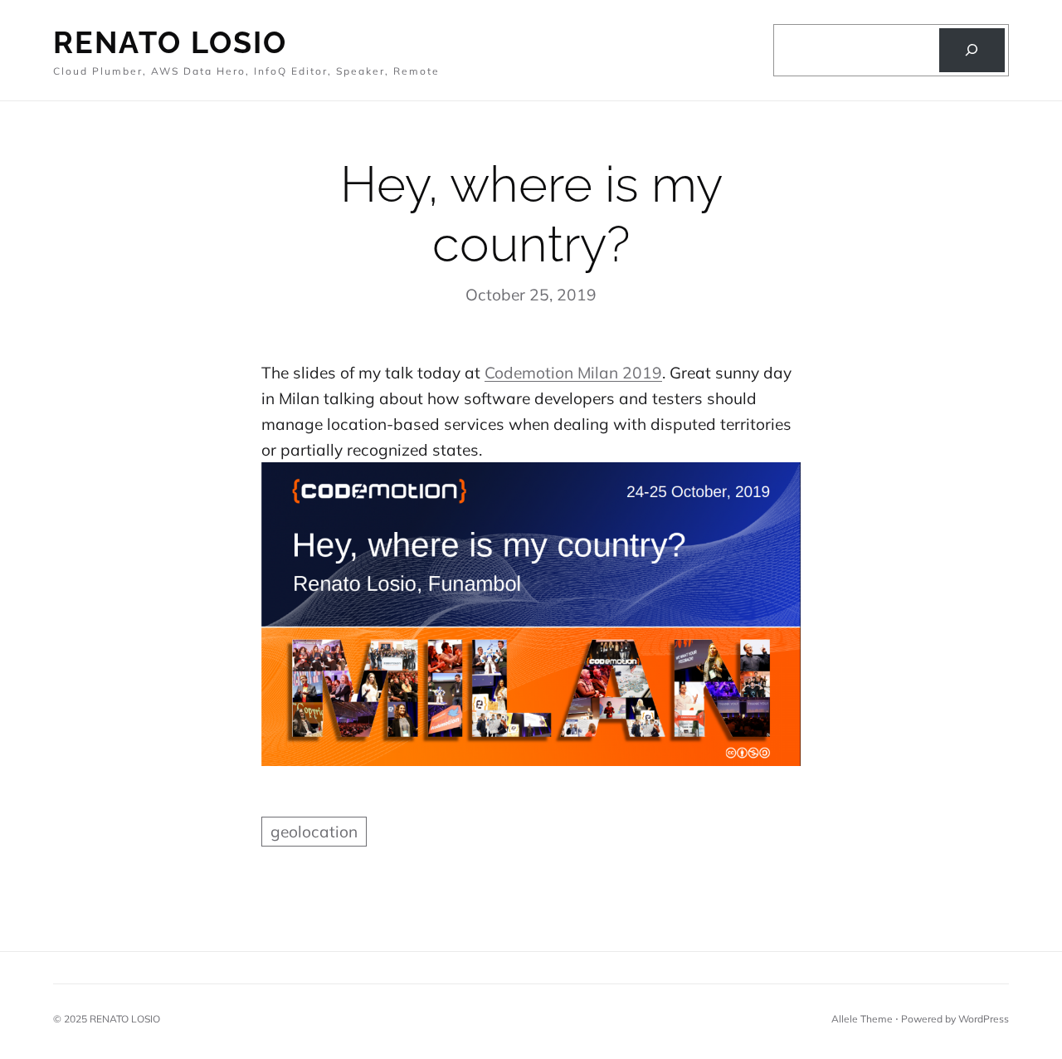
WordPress (983, 1019)
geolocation (314, 832)
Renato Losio (170, 42)
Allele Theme (862, 1019)
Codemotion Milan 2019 (573, 373)
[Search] (972, 50)
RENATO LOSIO (125, 1019)
